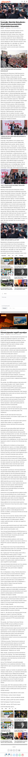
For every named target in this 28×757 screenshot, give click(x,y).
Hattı (16, 255)
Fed (9, 708)
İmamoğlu (21, 255)
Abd (2, 708)
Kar (15, 708)
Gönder (4, 308)
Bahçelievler (3, 255)
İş (12, 708)
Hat (12, 255)
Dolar (6, 708)
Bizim (9, 255)
